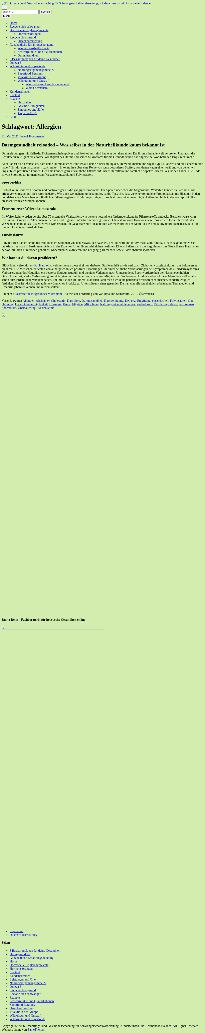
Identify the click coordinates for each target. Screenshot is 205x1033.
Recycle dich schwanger (25, 26)
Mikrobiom (91, 304)
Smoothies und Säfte (31, 109)
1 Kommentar (35, 136)
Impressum (16, 931)
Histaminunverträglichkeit (31, 304)
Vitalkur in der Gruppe (32, 77)
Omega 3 (15, 62)
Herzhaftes (24, 102)
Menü (6, 15)
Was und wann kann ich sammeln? (47, 84)
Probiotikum (144, 304)
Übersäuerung (27, 308)
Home (13, 23)
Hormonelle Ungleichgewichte (29, 30)
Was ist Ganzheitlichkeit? (33, 48)
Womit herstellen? (37, 88)
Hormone (55, 304)
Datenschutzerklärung (23, 934)
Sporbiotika (9, 308)
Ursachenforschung (30, 41)
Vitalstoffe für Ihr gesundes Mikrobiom (37, 294)
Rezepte (15, 98)
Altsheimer (42, 300)
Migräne (77, 304)
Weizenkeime (45, 308)
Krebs (66, 304)
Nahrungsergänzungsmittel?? (36, 70)
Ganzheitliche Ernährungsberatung (31, 44)
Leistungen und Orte (23, 979)
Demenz (130, 300)
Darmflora (73, 300)
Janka (23, 136)
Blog (13, 116)
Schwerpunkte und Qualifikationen (40, 51)
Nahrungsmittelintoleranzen (117, 304)
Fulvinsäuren (178, 300)
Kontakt (15, 95)
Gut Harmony (42, 265)
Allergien (28, 300)
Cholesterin (58, 300)
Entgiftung (144, 300)
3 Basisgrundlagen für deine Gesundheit (35, 59)
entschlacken (160, 300)
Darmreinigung (113, 300)
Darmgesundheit (28, 55)
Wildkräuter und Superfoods (27, 66)
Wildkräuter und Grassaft (33, 80)
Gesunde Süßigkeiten (31, 106)
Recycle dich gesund (23, 37)
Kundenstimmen (20, 91)
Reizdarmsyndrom (165, 304)
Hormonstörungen (29, 33)
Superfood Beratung (30, 73)
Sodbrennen (186, 304)
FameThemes (36, 1029)
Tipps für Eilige (27, 113)
